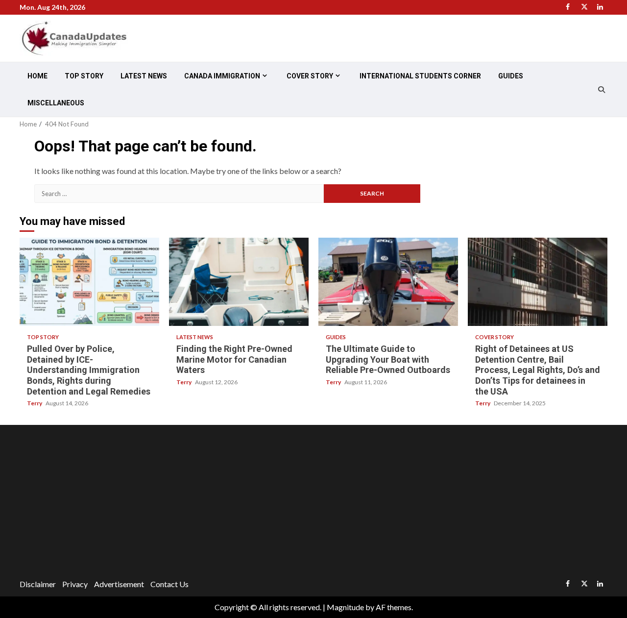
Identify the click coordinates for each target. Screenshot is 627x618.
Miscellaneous (55, 103)
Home (37, 76)
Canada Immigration (222, 76)
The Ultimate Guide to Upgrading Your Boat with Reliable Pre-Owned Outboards (388, 282)
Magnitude (345, 607)
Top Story (84, 76)
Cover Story (310, 76)
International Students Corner (420, 76)
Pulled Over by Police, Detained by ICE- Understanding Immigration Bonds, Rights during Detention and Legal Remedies (89, 282)
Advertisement (119, 584)
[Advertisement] (313, 503)
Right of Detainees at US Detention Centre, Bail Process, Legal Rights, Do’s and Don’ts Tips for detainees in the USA (537, 282)
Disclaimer (38, 584)
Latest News (144, 76)
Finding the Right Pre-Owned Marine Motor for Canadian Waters (239, 282)
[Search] (601, 89)
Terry (35, 403)
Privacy (75, 584)
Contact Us (169, 584)
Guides (510, 76)
